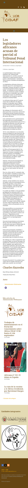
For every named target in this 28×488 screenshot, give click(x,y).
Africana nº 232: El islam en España (12, 376)
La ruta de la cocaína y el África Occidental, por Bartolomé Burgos (14, 389)
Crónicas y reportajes (15, 65)
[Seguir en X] (21, 7)
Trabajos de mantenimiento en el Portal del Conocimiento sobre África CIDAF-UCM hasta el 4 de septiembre (13, 329)
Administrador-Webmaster (13, 284)
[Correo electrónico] (6, 288)
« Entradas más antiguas (9, 398)
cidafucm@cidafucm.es (10, 471)
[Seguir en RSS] (24, 7)
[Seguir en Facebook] (18, 7)
